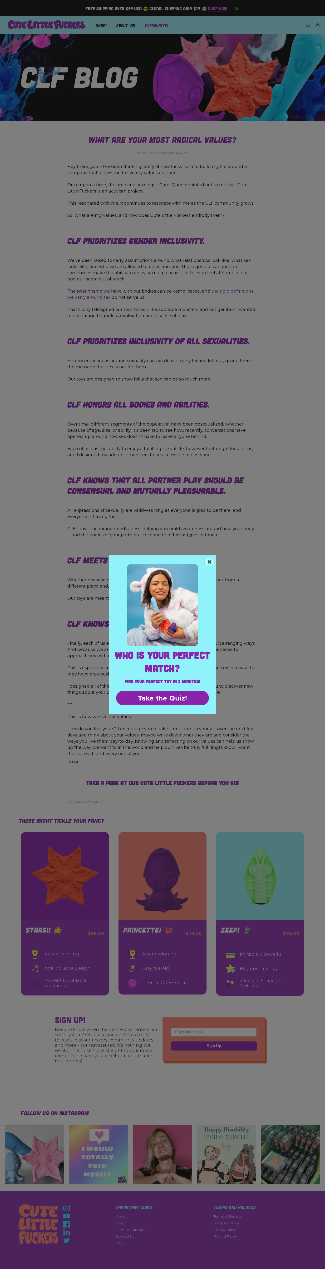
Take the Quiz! (162, 698)
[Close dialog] (209, 562)
